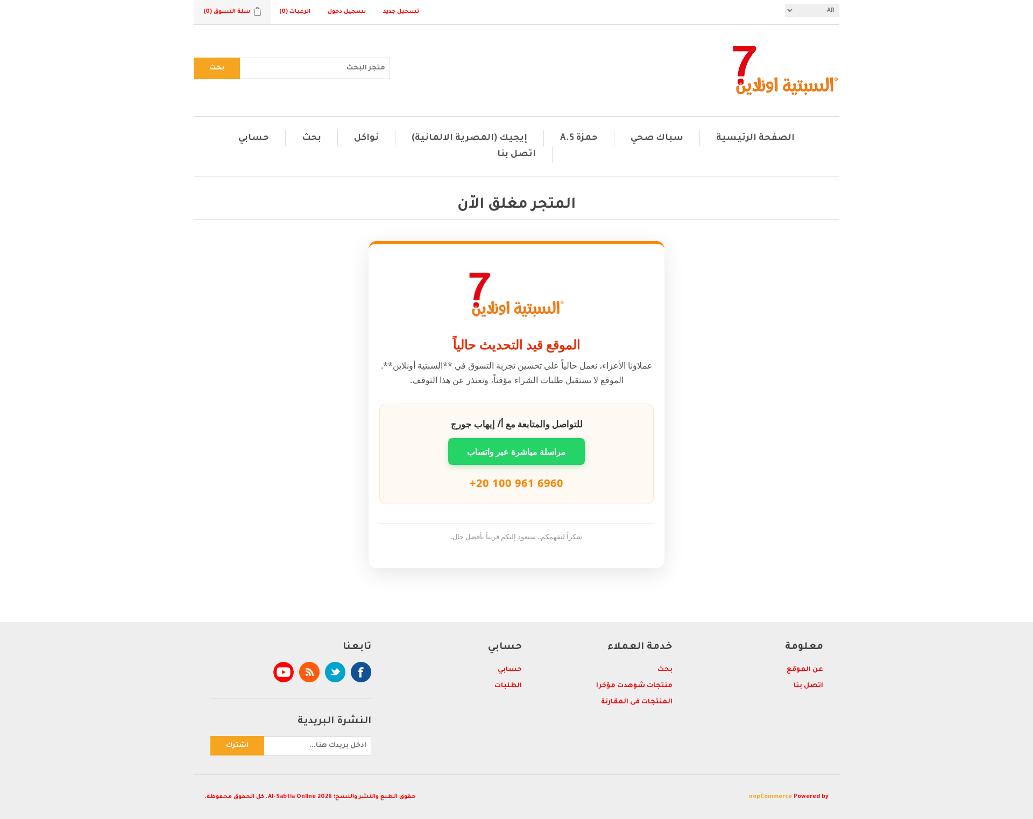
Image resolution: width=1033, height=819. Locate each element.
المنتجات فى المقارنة (637, 702)
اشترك (237, 746)
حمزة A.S (579, 138)
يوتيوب (283, 672)
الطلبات (508, 686)
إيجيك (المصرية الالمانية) (469, 138)
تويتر (335, 672)
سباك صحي (657, 138)
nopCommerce (770, 797)
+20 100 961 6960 (516, 483)
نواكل (366, 138)
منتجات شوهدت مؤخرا (634, 686)
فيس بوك (361, 672)
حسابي (253, 138)
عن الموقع (805, 670)
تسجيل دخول (347, 12)
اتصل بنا (516, 154)
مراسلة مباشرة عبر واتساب (516, 451)
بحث (216, 68)
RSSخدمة (309, 672)
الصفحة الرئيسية (755, 138)
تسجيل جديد (401, 12)
